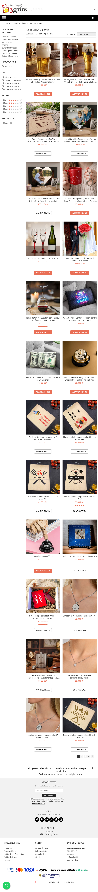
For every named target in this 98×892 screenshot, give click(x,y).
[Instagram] (61, 819)
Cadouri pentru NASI (10, 50)
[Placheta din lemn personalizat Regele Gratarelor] (80, 417)
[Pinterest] (42, 819)
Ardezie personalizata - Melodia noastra (80, 556)
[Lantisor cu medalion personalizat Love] (80, 596)
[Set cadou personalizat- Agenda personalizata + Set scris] (43, 596)
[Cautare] (93, 9)
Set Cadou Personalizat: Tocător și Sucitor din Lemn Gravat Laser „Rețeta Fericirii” (43, 140)
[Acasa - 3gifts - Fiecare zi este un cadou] (14, 8)
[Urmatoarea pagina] (92, 756)
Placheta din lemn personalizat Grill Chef (79, 497)
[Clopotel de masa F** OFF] (43, 537)
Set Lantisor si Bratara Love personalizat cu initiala (79, 676)
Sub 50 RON (8, 77)
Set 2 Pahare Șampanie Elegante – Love (43, 258)
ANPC (37, 857)
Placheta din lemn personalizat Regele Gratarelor (79, 438)
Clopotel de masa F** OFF (43, 556)
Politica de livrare (10, 857)
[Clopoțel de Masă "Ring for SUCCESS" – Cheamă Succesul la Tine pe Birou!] (80, 358)
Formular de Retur (42, 854)
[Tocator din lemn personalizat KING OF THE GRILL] (80, 715)
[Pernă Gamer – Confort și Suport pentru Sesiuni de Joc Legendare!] (80, 298)
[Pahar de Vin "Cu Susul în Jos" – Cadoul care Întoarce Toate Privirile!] (43, 298)
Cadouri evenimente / (20, 23)
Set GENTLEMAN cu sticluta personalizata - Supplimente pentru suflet (43, 676)
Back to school (7, 42)
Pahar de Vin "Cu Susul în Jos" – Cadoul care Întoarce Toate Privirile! (43, 319)
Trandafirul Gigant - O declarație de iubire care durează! (79, 259)
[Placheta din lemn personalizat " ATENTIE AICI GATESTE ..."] (43, 417)
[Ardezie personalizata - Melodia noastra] (80, 537)
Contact (7, 860)
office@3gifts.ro (50, 834)
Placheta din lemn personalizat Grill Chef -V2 (43, 497)
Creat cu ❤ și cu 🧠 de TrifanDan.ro (35, 882)
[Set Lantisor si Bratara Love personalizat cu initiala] (80, 656)
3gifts (6, 66)
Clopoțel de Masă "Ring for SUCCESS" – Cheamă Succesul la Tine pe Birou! (79, 378)
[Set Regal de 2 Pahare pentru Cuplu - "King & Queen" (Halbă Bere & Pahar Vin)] (80, 60)
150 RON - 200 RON (11, 86)
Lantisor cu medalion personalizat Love (79, 616)
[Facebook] (37, 819)
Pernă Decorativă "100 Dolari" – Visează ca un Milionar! (43, 378)
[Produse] (4, 18)
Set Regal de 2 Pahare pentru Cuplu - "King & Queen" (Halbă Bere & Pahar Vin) (80, 80)
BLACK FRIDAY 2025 (9, 48)
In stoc (6, 123)
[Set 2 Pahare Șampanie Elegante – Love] (43, 239)
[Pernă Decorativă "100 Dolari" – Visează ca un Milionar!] (43, 358)
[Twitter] (51, 819)
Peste (6, 100)
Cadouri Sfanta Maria (10, 56)
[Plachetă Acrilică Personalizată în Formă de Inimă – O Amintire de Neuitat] (43, 179)
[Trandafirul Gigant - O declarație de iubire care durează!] (80, 239)
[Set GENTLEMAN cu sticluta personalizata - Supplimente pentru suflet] (43, 656)
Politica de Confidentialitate (14, 854)
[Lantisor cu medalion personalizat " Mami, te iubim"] (43, 715)
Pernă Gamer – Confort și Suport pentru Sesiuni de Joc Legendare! (80, 319)
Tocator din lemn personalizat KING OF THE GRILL (79, 736)
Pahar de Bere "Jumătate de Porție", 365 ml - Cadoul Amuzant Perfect (43, 80)
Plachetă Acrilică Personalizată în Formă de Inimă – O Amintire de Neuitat (43, 199)
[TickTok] (56, 819)
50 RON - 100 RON (11, 80)
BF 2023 (5, 45)
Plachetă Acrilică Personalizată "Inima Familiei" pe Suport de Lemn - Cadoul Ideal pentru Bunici (80, 140)
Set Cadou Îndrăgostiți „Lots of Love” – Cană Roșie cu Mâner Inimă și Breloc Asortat (80, 199)
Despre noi (8, 848)
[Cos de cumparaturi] (93, 17)
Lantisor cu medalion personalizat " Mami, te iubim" (43, 736)
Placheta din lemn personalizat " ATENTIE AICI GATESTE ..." (43, 438)
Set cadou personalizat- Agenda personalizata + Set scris (43, 617)
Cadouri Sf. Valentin (9, 53)
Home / (7, 23)
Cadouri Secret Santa (10, 39)
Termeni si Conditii (11, 851)
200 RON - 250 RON (11, 89)
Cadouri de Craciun (9, 37)
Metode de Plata (41, 848)
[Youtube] (46, 819)
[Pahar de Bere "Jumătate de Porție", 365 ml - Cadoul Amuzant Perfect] (43, 60)
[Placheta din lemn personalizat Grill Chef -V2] (43, 477)
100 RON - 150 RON (11, 83)
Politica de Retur (41, 851)
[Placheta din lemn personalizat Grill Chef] (80, 477)
